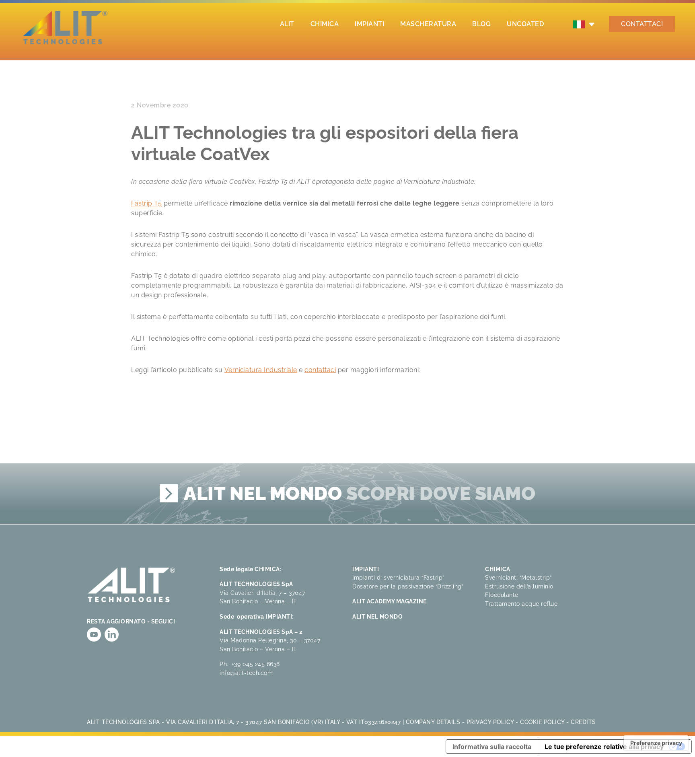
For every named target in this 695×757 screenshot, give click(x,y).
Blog (481, 24)
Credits (583, 721)
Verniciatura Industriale (260, 370)
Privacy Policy (490, 721)
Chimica (324, 24)
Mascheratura (428, 24)
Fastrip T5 (146, 203)
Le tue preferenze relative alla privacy (604, 747)
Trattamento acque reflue (521, 603)
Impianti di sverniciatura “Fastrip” (398, 577)
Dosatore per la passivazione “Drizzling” (407, 586)
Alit (287, 24)
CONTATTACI (642, 24)
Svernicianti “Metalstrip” (518, 577)
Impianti (369, 24)
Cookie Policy (542, 721)
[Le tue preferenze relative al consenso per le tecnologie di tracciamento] (656, 743)
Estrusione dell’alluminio (519, 586)
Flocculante (501, 594)
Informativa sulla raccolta (491, 747)
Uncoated (525, 24)
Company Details (433, 721)
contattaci (320, 370)
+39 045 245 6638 (256, 663)
